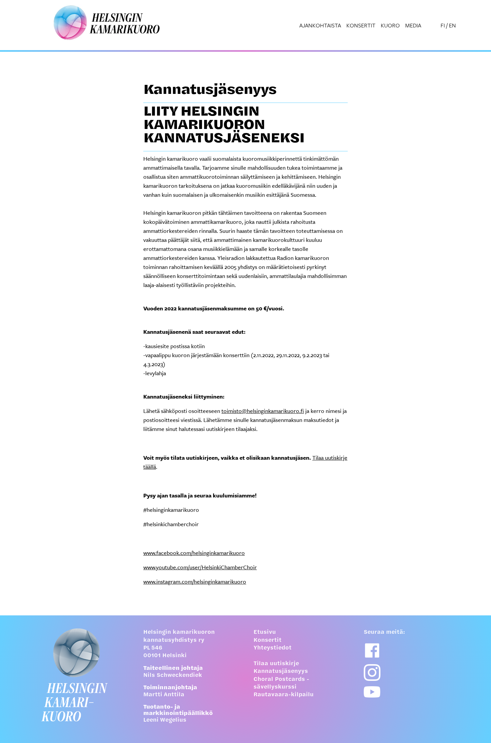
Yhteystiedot (273, 648)
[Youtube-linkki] (372, 692)
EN (452, 25)
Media (413, 25)
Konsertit (360, 25)
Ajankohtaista (320, 25)
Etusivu (265, 632)
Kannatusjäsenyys (281, 671)
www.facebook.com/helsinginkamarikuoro (194, 553)
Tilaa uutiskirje (276, 663)
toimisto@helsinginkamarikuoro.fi (262, 411)
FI (443, 25)
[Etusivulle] (80, 675)
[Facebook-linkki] (372, 650)
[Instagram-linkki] (372, 672)
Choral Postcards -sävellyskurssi (281, 683)
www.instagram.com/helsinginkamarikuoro (194, 581)
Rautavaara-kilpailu (284, 695)
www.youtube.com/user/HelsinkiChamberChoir (200, 567)
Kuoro (390, 25)
